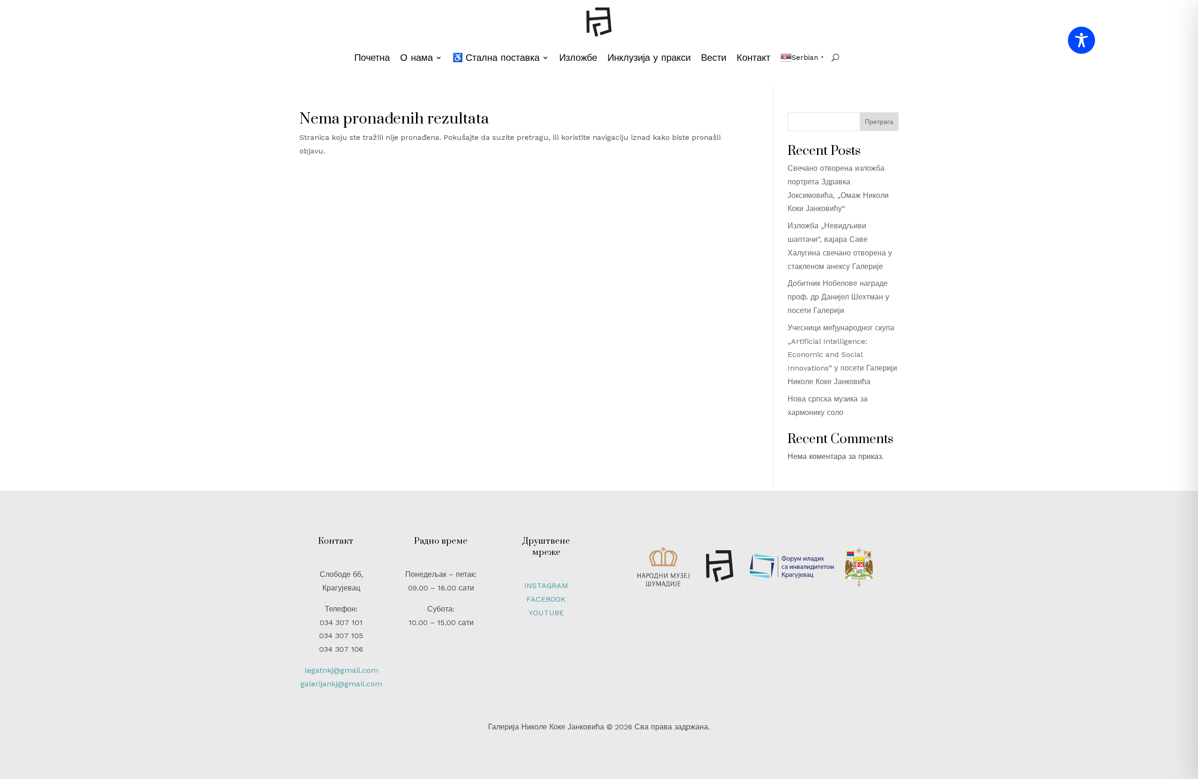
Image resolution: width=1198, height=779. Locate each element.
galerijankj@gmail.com (341, 683)
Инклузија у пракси (649, 57)
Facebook (546, 599)
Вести (713, 57)
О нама (416, 57)
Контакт (753, 57)
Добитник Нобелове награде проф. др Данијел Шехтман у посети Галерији (838, 297)
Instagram (546, 585)
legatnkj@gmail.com (341, 670)
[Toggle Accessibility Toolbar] (1081, 40)
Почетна (372, 57)
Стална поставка (503, 57)
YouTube (546, 612)
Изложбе (578, 57)
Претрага (879, 121)
